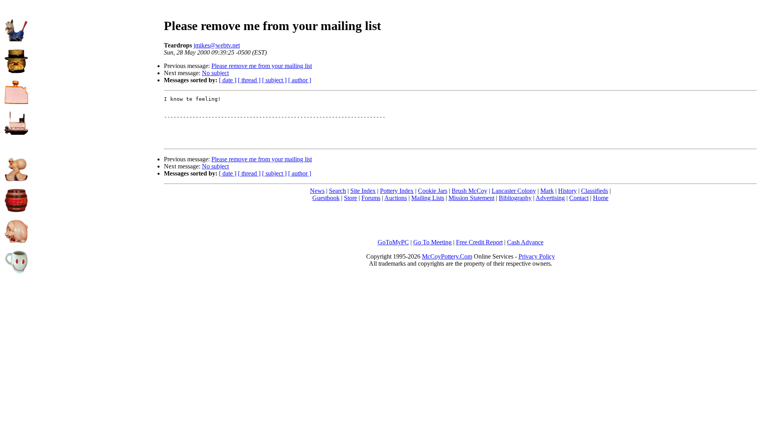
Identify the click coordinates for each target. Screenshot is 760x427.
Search (337, 190)
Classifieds (594, 190)
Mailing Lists (427, 198)
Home (600, 198)
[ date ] (227, 80)
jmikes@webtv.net (217, 45)
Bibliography (515, 198)
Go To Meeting (432, 242)
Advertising (550, 198)
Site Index (363, 190)
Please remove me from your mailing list (261, 65)
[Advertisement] (96, 59)
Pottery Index (397, 190)
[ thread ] (249, 80)
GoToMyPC (393, 242)
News (317, 190)
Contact (579, 198)
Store (350, 198)
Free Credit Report (479, 242)
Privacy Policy (537, 256)
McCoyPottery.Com (447, 256)
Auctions (395, 198)
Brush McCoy (469, 190)
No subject (215, 73)
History (567, 190)
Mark (547, 190)
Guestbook (326, 198)
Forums (370, 198)
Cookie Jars (432, 190)
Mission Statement (471, 198)
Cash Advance (525, 242)
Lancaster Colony (514, 190)
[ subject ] (274, 80)
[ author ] (299, 80)
